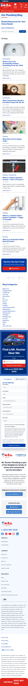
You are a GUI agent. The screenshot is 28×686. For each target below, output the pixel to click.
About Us (4, 554)
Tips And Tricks (7, 326)
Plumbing (5, 136)
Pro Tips (5, 318)
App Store (15, 507)
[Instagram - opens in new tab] (13, 534)
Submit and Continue (14, 445)
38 (19, 277)
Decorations (6, 296)
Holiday (5, 303)
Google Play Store (15, 512)
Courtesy (5, 294)
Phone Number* (6, 404)
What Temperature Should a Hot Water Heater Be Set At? (13, 101)
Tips (4, 324)
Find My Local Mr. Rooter (14, 365)
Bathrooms (6, 289)
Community (6, 292)
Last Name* (5, 391)
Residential (9, 379)
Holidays (5, 305)
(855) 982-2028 (10, 530)
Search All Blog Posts (7, 28)
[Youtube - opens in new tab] (10, 534)
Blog (2, 577)
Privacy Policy (8, 441)
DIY (4, 298)
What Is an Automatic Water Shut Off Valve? (13, 240)
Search (23, 31)
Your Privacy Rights (9, 650)
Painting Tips (6, 313)
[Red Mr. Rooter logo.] (7, 455)
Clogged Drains (7, 290)
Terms (16, 434)
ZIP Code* (5, 417)
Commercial (21, 379)
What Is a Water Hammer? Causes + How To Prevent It (13, 179)
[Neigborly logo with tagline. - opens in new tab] (21, 455)
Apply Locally (5, 568)
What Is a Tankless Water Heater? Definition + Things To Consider (13, 217)
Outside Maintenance (9, 311)
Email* (4, 397)
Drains (4, 302)
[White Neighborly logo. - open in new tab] (5, 1)
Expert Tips (4, 581)
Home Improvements (9, 307)
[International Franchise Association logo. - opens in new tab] (4, 599)
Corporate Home (6, 591)
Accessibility (4, 643)
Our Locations (5, 584)
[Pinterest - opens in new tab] (6, 534)
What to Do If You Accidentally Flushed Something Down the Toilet (13, 63)
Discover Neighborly (13, 494)
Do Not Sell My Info (6, 646)
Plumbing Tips (6, 59)
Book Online (15, 7)
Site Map (3, 588)
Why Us (3, 561)
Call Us (21, 7)
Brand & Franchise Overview (9, 595)
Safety (4, 322)
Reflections (6, 320)
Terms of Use (4, 637)
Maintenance (6, 309)
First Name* (5, 384)
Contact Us (4, 558)
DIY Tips (5, 300)
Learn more (6, 78)
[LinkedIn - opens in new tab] (17, 534)
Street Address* (6, 411)
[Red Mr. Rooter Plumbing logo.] (14, 523)
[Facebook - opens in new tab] (2, 534)
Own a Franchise (6, 565)
